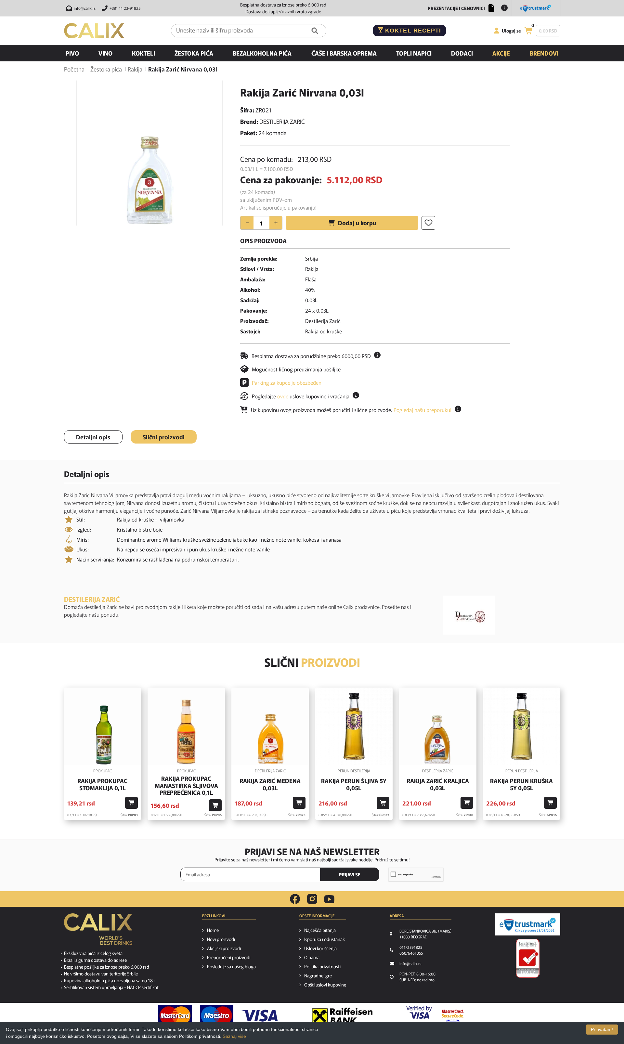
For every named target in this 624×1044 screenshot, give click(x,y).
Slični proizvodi (164, 436)
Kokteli (143, 53)
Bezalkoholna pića (262, 53)
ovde (282, 396)
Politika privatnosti (322, 966)
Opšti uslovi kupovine (325, 984)
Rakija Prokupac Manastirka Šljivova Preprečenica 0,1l (186, 785)
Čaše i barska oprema (344, 53)
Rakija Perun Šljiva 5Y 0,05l (353, 784)
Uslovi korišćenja (320, 948)
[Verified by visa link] (419, 1015)
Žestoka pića (194, 53)
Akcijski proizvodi (224, 948)
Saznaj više (234, 1036)
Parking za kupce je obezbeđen (286, 382)
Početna (74, 69)
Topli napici (414, 53)
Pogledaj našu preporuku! (422, 410)
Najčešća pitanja (320, 930)
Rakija (135, 69)
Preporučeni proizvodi (228, 957)
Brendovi (544, 53)
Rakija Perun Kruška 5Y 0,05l (521, 784)
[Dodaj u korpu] (131, 803)
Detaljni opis (93, 436)
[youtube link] (329, 899)
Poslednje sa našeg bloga (231, 966)
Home (213, 930)
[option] (149, 153)
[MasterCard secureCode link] (453, 1015)
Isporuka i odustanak (324, 939)
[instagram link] (312, 899)
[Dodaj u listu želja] (428, 223)
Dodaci (462, 53)
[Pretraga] (314, 30)
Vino (105, 53)
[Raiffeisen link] (342, 1015)
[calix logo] (98, 931)
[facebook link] (295, 899)
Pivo (72, 53)
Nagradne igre (318, 975)
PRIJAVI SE (349, 874)
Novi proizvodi (221, 939)
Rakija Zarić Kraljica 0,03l (438, 784)
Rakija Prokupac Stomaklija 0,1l (102, 784)
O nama (311, 957)
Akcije (501, 53)
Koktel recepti (412, 30)
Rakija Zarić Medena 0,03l (270, 784)
